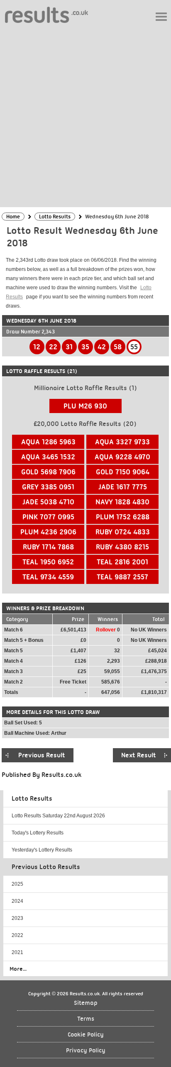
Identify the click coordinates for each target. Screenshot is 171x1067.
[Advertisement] (85, 114)
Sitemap (86, 1003)
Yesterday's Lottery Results (42, 850)
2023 (17, 918)
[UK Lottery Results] (46, 14)
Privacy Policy (85, 1050)
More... (18, 968)
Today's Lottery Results (38, 833)
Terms (85, 1018)
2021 (17, 952)
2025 (17, 884)
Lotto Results (32, 798)
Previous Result (41, 755)
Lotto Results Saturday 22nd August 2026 (58, 816)
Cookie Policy (86, 1034)
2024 (17, 901)
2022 (17, 935)
